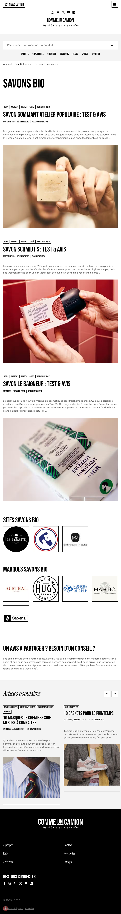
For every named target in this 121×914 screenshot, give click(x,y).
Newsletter (16, 4)
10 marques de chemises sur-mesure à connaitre (27, 720)
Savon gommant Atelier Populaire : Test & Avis (54, 115)
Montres (96, 54)
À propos (8, 845)
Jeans (75, 54)
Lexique (68, 862)
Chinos (85, 54)
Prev (107, 694)
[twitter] (63, 12)
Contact (68, 845)
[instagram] (52, 12)
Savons (39, 64)
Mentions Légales (13, 908)
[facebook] (47, 12)
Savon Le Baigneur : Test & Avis (36, 384)
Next (115, 694)
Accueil (7, 64)
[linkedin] (73, 12)
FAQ (5, 853)
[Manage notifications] (5, 908)
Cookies (29, 908)
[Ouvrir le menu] (115, 4)
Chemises (51, 54)
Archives (8, 862)
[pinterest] (57, 12)
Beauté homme (23, 64)
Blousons (64, 54)
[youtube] (68, 12)
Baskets (25, 54)
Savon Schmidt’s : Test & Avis (34, 249)
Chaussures (38, 54)
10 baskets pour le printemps (89, 713)
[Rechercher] (112, 45)
